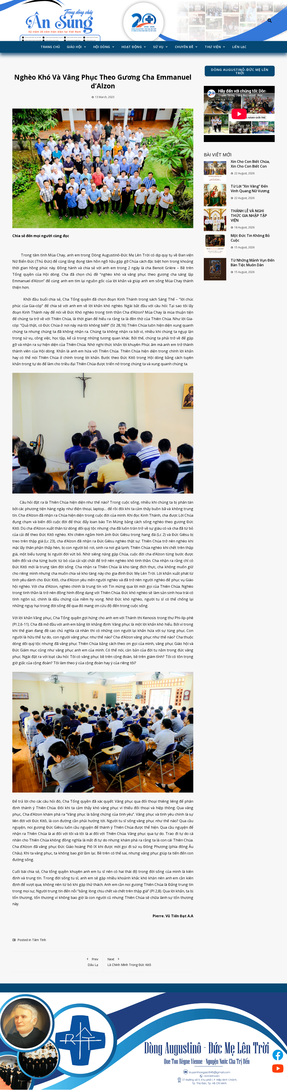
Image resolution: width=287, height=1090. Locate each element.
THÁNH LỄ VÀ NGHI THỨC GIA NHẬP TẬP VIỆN (249, 215)
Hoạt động (132, 47)
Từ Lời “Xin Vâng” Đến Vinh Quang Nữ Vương (250, 188)
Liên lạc (239, 47)
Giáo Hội (74, 47)
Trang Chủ (50, 47)
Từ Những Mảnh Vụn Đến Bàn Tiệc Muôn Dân (252, 262)
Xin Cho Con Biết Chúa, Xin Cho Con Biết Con (250, 164)
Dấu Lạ (93, 962)
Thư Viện (213, 47)
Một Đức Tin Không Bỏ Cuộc (250, 238)
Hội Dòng (101, 47)
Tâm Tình (39, 940)
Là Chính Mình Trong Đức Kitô (129, 962)
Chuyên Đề (184, 47)
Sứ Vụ (158, 47)
